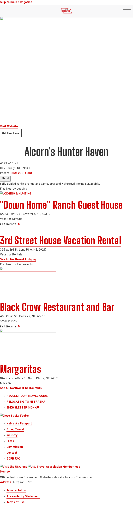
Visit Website (9, 127)
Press (10, 441)
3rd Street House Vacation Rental (60, 240)
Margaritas (20, 369)
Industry (12, 435)
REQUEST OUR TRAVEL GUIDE (27, 396)
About (5, 179)
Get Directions (10, 133)
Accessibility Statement (23, 496)
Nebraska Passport (19, 424)
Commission (14, 447)
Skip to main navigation (16, 2)
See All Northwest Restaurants (21, 388)
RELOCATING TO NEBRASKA (25, 402)
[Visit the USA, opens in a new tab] (14, 467)
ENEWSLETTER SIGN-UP (23, 408)
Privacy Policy (16, 491)
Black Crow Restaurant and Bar (57, 307)
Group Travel (15, 429)
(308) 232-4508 (21, 173)
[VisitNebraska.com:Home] (66, 12)
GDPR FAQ (13, 459)
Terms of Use (15, 502)
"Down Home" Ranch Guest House (61, 205)
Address (5, 482)
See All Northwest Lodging (18, 259)
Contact (11, 453)
